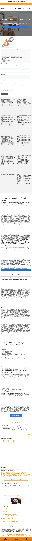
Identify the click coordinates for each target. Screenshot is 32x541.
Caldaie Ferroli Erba (4, 511)
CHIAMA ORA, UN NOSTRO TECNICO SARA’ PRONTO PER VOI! (16, 27)
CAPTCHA (3, 87)
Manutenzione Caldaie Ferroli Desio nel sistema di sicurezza (11, 54)
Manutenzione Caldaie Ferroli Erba (9, 444)
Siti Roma (29, 535)
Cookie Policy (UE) (18, 534)
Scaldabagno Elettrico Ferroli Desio (21, 475)
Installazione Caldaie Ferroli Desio (6, 473)
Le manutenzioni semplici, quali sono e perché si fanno (10, 56)
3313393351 (7, 494)
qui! (17, 83)
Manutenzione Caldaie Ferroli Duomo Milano (10, 443)
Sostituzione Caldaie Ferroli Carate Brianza (8, 518)
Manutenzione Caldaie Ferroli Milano (9, 440)
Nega (16, 272)
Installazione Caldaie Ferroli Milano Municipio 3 (9, 515)
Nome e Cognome (4, 67)
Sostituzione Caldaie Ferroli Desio (6, 476)
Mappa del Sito (23, 534)
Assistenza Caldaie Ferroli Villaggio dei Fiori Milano (9, 512)
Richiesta (3, 74)
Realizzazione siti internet (13, 535)
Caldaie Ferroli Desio (24, 472)
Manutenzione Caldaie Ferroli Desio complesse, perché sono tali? (12, 57)
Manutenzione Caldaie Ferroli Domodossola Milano (11, 441)
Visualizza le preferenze (16, 274)
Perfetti (3, 59)
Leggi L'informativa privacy (10, 534)
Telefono (3, 70)
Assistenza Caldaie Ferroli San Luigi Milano (8, 514)
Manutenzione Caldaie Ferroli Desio (19, 473)
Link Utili (4, 61)
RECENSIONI (4, 58)
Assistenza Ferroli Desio (5, 472)
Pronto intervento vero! (6, 60)
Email (17, 70)
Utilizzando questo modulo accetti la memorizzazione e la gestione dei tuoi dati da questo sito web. (14, 86)
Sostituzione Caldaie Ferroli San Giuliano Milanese (9, 521)
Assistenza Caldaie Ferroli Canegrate (7, 517)
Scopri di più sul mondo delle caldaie (7, 469)
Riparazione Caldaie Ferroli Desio (17, 474)
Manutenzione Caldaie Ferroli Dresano (9, 442)
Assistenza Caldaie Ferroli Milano (16, 1)
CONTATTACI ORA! (16, 415)
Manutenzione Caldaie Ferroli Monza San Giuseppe (9, 510)
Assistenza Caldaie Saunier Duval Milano (16, 480)
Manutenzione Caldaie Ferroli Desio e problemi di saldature (11, 55)
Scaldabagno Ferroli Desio (10, 475)
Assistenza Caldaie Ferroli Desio (15, 472)
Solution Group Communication (22, 535)
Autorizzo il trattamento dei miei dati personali (9, 81)
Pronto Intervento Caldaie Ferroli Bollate (8, 508)
